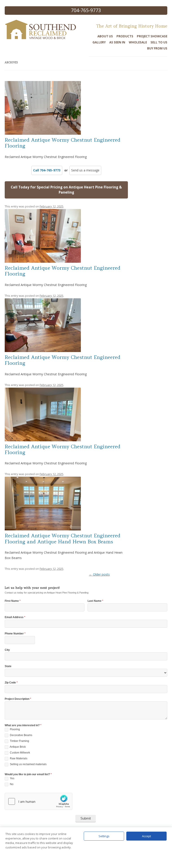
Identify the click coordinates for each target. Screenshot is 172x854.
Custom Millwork (19, 752)
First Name (13, 601)
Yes (11, 778)
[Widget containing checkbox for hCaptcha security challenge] (38, 801)
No (11, 784)
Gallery (99, 42)
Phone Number (15, 633)
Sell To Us (158, 42)
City (7, 650)
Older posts (99, 574)
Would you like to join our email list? (28, 774)
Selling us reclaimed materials (28, 764)
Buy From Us (157, 48)
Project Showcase (152, 36)
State (8, 666)
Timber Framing (19, 741)
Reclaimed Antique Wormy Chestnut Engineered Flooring (62, 143)
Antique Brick (17, 746)
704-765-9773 (86, 10)
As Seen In (117, 42)
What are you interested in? (23, 725)
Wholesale (138, 42)
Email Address (15, 617)
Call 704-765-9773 (46, 170)
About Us (105, 36)
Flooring (14, 729)
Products (124, 36)
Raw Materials (18, 758)
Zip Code (11, 682)
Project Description (18, 699)
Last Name (95, 601)
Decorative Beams (20, 735)
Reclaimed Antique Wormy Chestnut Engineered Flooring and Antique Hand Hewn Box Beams (62, 538)
